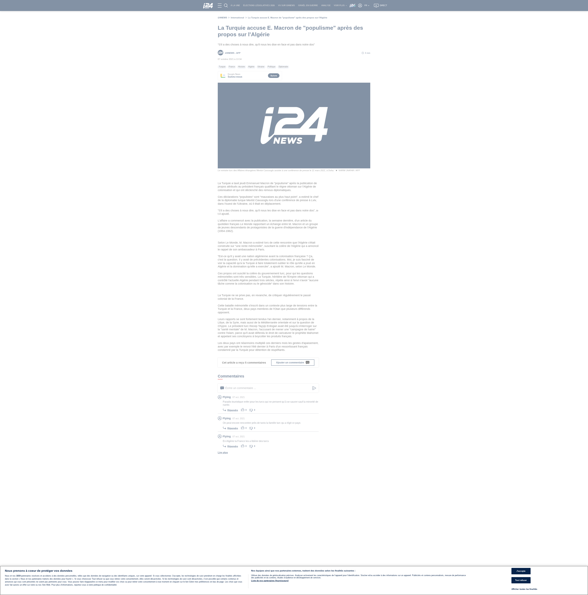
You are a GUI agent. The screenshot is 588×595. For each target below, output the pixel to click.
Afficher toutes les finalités (524, 589)
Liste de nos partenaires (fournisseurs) (269, 581)
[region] (294, 580)
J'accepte (520, 571)
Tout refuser (521, 580)
